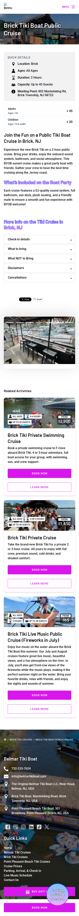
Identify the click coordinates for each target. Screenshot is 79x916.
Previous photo (57, 357)
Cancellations (17, 277)
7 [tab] (69, 322)
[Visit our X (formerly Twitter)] (46, 827)
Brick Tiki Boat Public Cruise (54, 739)
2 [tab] (20, 322)
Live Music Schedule (18, 875)
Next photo (72, 357)
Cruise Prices (13, 866)
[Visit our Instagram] (23, 827)
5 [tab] (49, 322)
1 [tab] (10, 322)
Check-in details (19, 239)
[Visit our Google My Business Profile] (15, 827)
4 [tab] (39, 322)
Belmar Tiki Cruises (17, 852)
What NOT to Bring (20, 258)
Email (39, 299)
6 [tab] (59, 322)
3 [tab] (30, 322)
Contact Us (11, 880)
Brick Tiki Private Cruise (32, 537)
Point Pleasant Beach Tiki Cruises (27, 861)
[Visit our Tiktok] (39, 827)
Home (8, 848)
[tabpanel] (39, 340)
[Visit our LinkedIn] (31, 827)
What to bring (17, 249)
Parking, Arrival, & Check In (22, 871)
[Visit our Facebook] (7, 827)
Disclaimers (16, 268)
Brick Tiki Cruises (21, 739)
